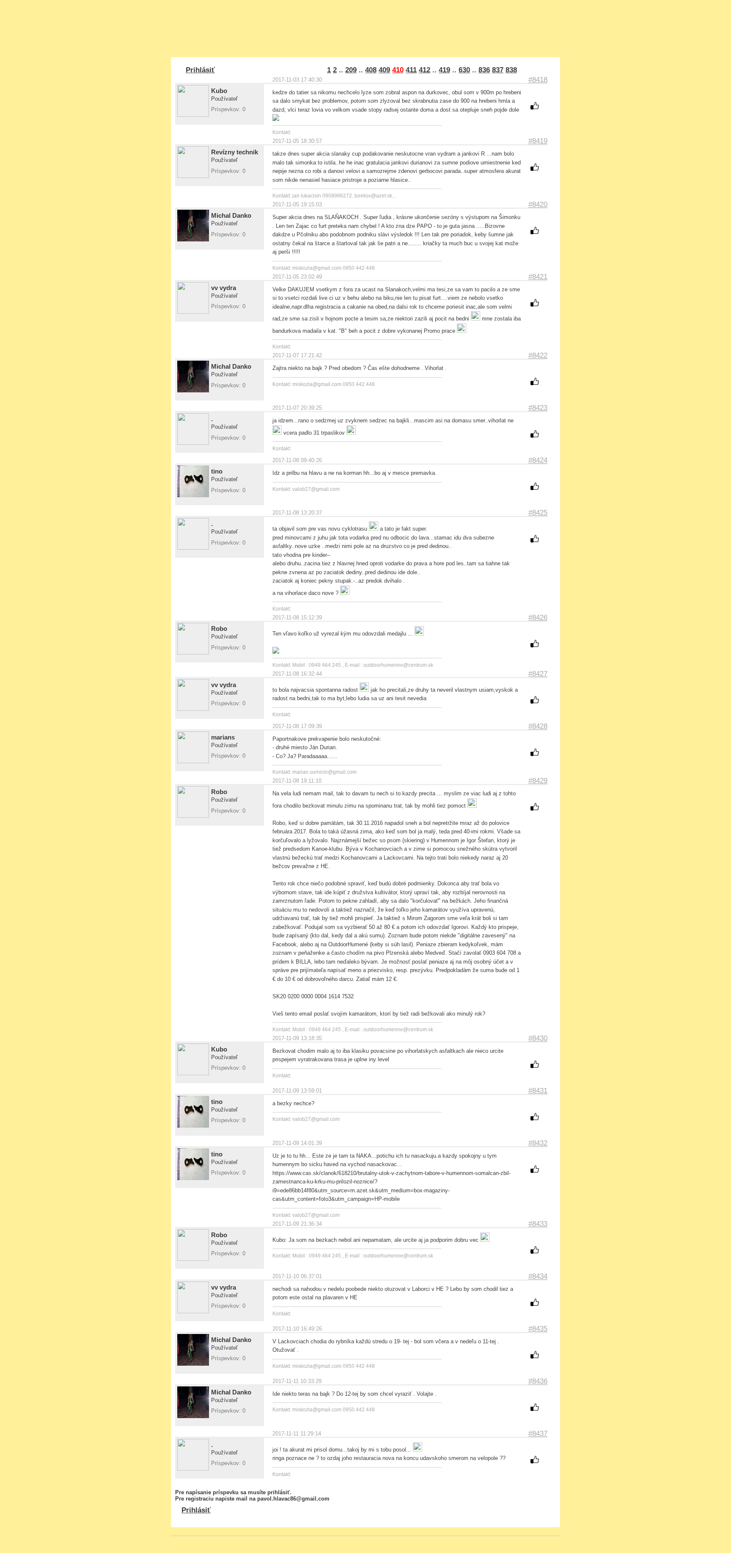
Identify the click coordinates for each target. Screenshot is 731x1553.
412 (424, 70)
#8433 (537, 1224)
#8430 (537, 1038)
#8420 (537, 204)
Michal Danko (231, 215)
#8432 (537, 1143)
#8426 (537, 618)
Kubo (219, 90)
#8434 (537, 1276)
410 (398, 70)
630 (464, 70)
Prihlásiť (200, 70)
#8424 (537, 460)
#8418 (537, 80)
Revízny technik (234, 152)
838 (511, 70)
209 (351, 70)
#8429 (537, 781)
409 (384, 70)
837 (497, 70)
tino (217, 471)
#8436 (537, 1381)
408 (370, 70)
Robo (219, 628)
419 (444, 70)
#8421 (537, 277)
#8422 (537, 355)
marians (223, 737)
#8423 (537, 408)
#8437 (537, 1434)
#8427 (537, 674)
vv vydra (223, 287)
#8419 (537, 141)
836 (484, 70)
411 (411, 70)
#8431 (537, 1091)
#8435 (537, 1329)
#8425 (537, 513)
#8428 (537, 726)
